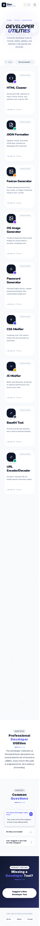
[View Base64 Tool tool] (19, 426)
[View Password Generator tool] (19, 285)
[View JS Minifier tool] (19, 381)
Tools (17, 20)
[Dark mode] (28, 5)
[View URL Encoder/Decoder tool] (19, 472)
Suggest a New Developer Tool (19, 893)
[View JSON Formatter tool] (19, 139)
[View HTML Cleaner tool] (19, 93)
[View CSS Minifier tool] (19, 334)
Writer (8, 919)
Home (9, 20)
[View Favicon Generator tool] (19, 186)
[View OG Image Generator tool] (19, 235)
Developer (25, 75)
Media (19, 919)
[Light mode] (25, 4)
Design (30, 919)
